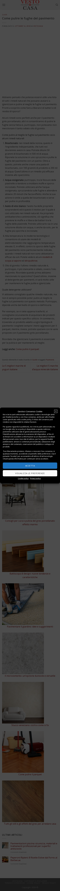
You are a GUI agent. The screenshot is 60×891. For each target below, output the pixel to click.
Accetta (30, 465)
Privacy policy (35, 478)
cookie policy (26, 419)
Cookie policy (23, 478)
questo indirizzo (43, 429)
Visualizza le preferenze (30, 473)
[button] (55, 411)
